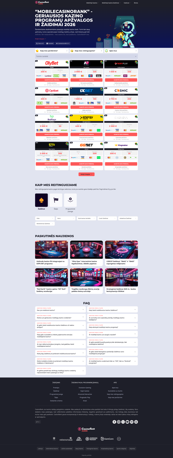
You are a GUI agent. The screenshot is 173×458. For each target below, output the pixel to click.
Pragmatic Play (85, 397)
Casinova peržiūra (121, 137)
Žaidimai (56, 391)
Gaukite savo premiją (52, 80)
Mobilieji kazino (91, 3)
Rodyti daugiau (85, 174)
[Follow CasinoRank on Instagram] (119, 422)
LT (37, 422)
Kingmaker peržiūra (121, 167)
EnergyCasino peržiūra (86, 137)
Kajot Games (85, 391)
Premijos (56, 388)
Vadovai (126, 3)
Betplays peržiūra (52, 137)
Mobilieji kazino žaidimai (110, 3)
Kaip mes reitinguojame (115, 394)
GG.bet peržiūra (86, 167)
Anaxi (85, 401)
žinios (136, 3)
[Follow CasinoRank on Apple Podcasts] (136, 422)
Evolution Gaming (85, 388)
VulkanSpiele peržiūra (121, 83)
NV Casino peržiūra (86, 83)
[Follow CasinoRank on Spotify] (132, 422)
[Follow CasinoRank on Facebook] (114, 422)
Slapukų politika (86, 455)
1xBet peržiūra (86, 110)
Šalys (56, 397)
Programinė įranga (56, 394)
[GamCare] (107, 439)
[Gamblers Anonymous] (79, 439)
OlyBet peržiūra (52, 83)
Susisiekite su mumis (115, 391)
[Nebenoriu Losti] (66, 439)
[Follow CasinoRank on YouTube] (127, 422)
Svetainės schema (56, 401)
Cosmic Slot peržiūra (121, 110)
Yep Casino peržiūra (52, 167)
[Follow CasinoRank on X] (123, 422)
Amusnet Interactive (85, 394)
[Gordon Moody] (91, 439)
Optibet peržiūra (52, 110)
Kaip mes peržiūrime (115, 397)
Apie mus (115, 388)
